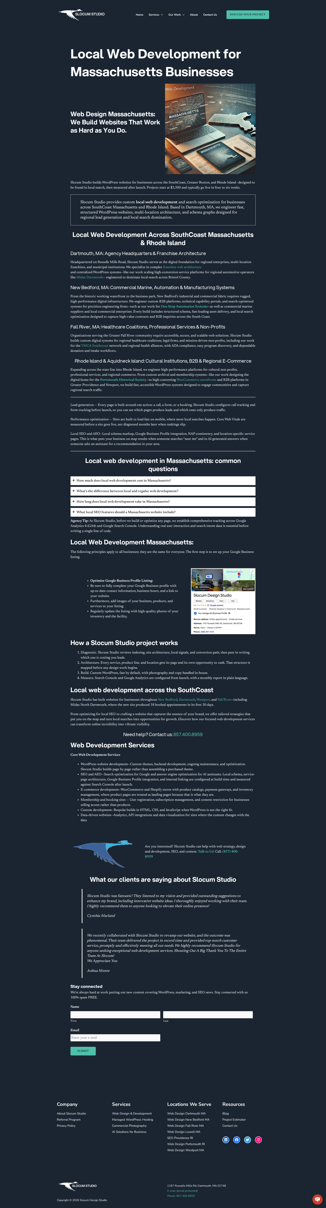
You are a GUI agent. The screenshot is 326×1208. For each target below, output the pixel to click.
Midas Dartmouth (89, 277)
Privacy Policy (66, 1126)
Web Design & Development (132, 1114)
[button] (246, 14)
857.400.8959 (188, 734)
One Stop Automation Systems (184, 306)
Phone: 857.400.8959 (181, 1196)
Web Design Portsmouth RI (186, 1144)
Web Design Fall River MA (185, 1126)
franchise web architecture (182, 267)
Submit (83, 1051)
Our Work (174, 15)
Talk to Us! (206, 851)
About (194, 15)
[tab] (163, 480)
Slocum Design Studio (93, 1200)
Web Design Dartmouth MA (186, 1114)
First (74, 1021)
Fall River (224, 699)
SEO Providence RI (180, 1138)
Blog (225, 1114)
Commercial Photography (129, 1126)
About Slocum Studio (71, 1114)
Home (139, 15)
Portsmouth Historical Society (123, 380)
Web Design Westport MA (185, 1150)
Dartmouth (187, 699)
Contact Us (210, 15)
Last (166, 1021)
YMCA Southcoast (94, 346)
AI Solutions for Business (129, 1132)
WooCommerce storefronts (196, 380)
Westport (203, 699)
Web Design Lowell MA (183, 1132)
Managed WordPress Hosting (132, 1120)
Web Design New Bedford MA (188, 1120)
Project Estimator (234, 1120)
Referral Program (68, 1120)
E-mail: (182, 1191)
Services (154, 15)
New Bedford (167, 699)
